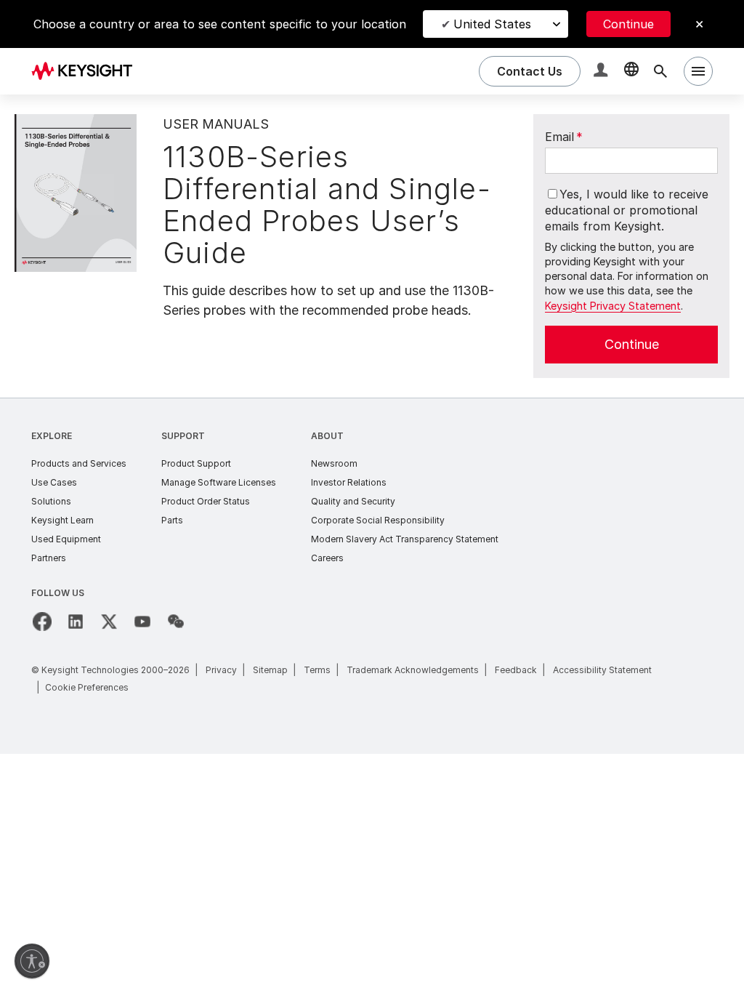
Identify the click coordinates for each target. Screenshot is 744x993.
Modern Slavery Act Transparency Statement (404, 539)
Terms (317, 669)
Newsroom (334, 463)
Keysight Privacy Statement (613, 305)
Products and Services (78, 463)
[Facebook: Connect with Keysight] (42, 621)
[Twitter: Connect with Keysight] (109, 621)
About (327, 435)
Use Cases (54, 482)
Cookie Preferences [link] (87, 687)
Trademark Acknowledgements (413, 669)
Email (564, 136)
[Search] (660, 71)
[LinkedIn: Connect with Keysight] (75, 621)
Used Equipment (66, 539)
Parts (172, 520)
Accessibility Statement (602, 669)
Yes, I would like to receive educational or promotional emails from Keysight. (626, 210)
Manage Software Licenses (218, 482)
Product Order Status (205, 501)
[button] (602, 71)
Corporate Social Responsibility (378, 520)
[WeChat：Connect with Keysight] (176, 621)
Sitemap (270, 669)
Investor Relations (349, 482)
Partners (48, 557)
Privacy (221, 669)
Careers (327, 557)
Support (183, 435)
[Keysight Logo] (87, 71)
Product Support (196, 463)
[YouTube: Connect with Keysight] (142, 621)
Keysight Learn (62, 520)
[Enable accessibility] (32, 961)
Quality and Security (353, 501)
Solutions (51, 501)
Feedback (516, 669)
